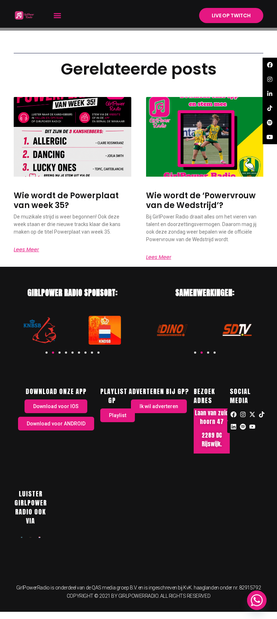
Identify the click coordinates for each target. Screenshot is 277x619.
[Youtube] (252, 427)
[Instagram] (243, 414)
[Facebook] (233, 414)
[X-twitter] (252, 414)
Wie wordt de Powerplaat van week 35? (66, 200)
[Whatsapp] (257, 600)
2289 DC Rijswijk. (212, 439)
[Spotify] (243, 427)
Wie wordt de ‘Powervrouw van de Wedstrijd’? (201, 200)
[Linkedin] (233, 427)
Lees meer (26, 249)
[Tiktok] (261, 414)
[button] (57, 15)
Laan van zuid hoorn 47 (212, 417)
